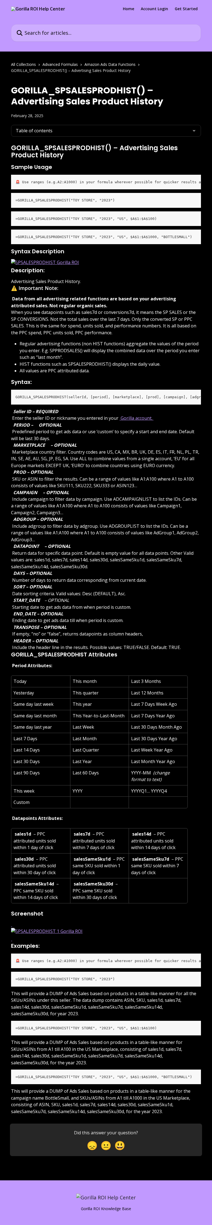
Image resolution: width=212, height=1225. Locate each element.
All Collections (23, 64)
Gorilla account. (136, 418)
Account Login (154, 9)
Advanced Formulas (60, 64)
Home (128, 9)
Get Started (186, 9)
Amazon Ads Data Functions (110, 64)
